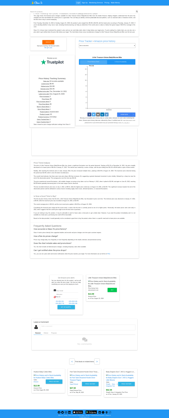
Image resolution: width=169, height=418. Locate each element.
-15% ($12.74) (59, 303)
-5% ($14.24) (60, 301)
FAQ (108, 254)
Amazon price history (104, 41)
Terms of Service (72, 415)
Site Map (87, 415)
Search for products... (37, 11)
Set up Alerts (66, 307)
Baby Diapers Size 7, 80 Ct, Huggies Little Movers (123, 372)
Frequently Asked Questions (97, 415)
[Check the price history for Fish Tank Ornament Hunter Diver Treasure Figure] (84, 377)
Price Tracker (85, 41)
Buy (112, 290)
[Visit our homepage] (43, 3)
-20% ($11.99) (72, 303)
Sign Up (85, 3)
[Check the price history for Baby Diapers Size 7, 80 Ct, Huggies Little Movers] (120, 377)
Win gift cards (48, 47)
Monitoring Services (96, 3)
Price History (54, 381)
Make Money (115, 3)
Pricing (106, 3)
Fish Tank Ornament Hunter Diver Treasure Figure (87, 372)
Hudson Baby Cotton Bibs (43, 372)
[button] (72, 362)
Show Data (124, 114)
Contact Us (108, 415)
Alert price (59, 294)
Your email (59, 290)
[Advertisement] (84, 143)
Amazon (36, 382)
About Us (60, 415)
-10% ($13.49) (72, 301)
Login (78, 3)
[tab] (93, 62)
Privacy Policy (81, 415)
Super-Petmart (74, 384)
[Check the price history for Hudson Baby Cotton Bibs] (48, 376)
